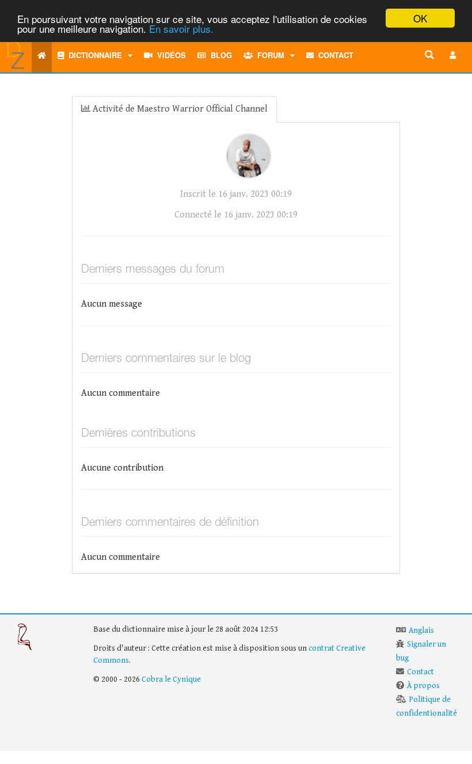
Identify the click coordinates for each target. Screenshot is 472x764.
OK (420, 18)
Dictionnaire (93, 54)
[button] (453, 55)
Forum (268, 54)
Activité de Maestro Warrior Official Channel (179, 109)
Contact (333, 54)
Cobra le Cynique (171, 679)
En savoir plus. (181, 28)
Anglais (421, 630)
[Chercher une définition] (429, 55)
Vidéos (169, 54)
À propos (423, 685)
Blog (219, 54)
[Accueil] (42, 55)
